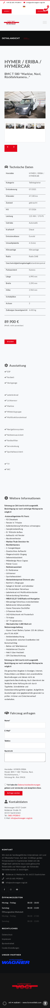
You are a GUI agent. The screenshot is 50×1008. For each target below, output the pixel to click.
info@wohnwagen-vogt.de (35, 2)
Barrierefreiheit (8, 944)
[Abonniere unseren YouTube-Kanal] (17, 889)
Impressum (6, 939)
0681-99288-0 (14, 816)
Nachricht (8, 751)
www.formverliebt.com (32, 1003)
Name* (7, 721)
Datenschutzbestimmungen (29, 785)
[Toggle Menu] (45, 23)
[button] (4, 1003)
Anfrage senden (13, 793)
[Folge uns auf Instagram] (10, 889)
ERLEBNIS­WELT (42, 11)
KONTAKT (6, 11)
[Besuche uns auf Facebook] (4, 889)
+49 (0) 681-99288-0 (13, 2)
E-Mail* (7, 731)
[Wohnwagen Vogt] (11, 22)
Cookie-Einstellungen (10, 948)
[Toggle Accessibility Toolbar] (45, 1003)
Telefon (7, 741)
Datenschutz (7, 935)
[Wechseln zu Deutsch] (24, 6)
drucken (10, 342)
